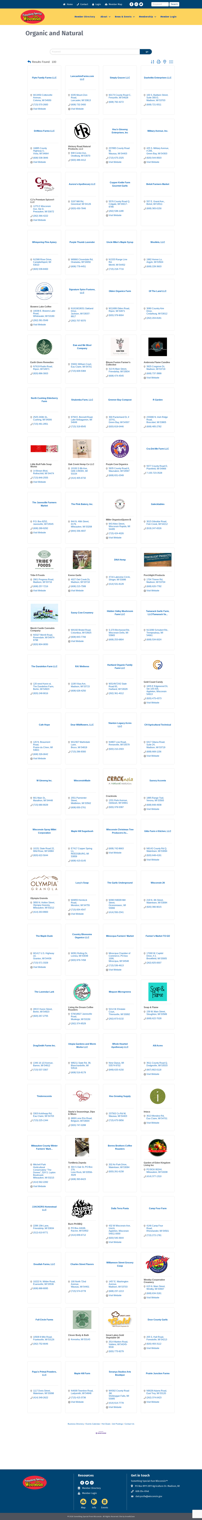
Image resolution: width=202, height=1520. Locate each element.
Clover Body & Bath (78, 1335)
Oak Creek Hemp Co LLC (81, 464)
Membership (146, 16)
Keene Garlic (74, 575)
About (104, 16)
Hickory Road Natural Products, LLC (79, 147)
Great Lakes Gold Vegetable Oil (115, 1336)
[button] (29, 61)
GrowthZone (130, 1516)
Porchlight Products (154, 575)
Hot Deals (106, 1424)
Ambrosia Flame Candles (157, 362)
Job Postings (117, 1424)
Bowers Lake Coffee (40, 306)
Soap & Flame (151, 1007)
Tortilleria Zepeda (77, 1163)
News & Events (123, 16)
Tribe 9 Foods (37, 575)
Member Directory (85, 16)
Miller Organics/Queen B (118, 520)
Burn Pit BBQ (75, 1224)
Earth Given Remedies (42, 362)
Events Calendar (93, 1424)
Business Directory (76, 1424)
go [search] (147, 51)
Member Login (169, 16)
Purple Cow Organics (117, 464)
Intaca (147, 1112)
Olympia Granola (39, 898)
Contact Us (129, 1424)
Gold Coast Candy (153, 682)
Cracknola (111, 796)
